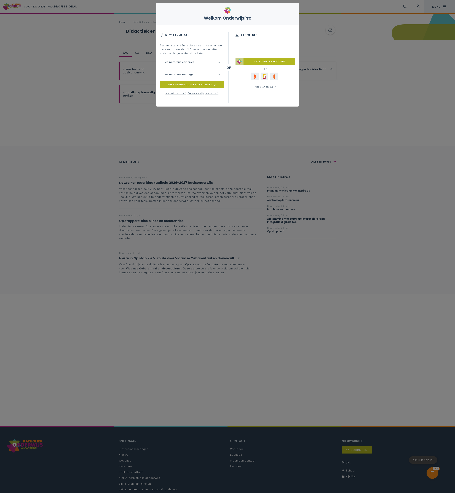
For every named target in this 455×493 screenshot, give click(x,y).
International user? (175, 93)
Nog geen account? (265, 87)
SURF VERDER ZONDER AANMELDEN (190, 84)
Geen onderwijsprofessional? (203, 93)
